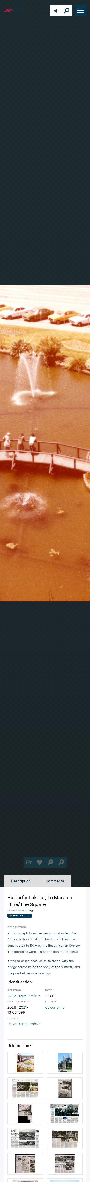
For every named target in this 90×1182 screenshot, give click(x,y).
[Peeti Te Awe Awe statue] (65, 1063)
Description (21, 880)
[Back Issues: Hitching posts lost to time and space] (65, 1088)
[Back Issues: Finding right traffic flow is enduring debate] (25, 1164)
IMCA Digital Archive (24, 995)
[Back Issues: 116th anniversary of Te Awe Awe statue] (65, 1113)
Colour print (54, 1006)
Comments (55, 880)
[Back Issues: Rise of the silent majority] (65, 1138)
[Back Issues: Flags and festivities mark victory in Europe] (25, 1088)
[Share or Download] (29, 862)
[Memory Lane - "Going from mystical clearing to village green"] (25, 1138)
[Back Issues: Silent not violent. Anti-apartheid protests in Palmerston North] (65, 1164)
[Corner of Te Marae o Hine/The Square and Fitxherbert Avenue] (25, 1063)
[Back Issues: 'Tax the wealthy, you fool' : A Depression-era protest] (25, 1113)
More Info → (20, 915)
